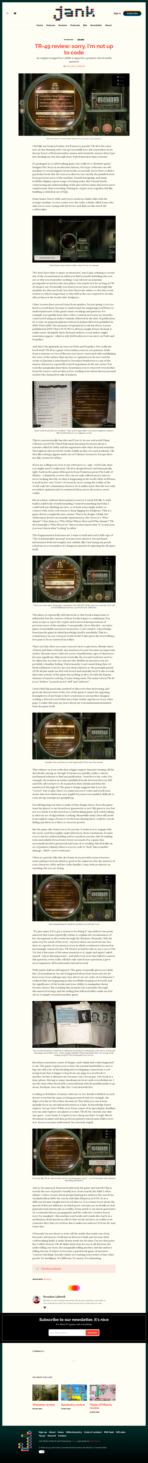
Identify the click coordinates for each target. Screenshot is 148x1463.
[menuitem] (40, 25)
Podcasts (75, 25)
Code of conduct (93, 1432)
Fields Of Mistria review (101, 1406)
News (61, 1432)
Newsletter (96, 25)
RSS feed (109, 1432)
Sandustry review (73, 1404)
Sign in (117, 13)
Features (50, 25)
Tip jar (42, 1435)
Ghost (73, 1441)
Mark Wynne (95, 1441)
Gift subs (120, 1432)
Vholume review (43, 1404)
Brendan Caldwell (76, 66)
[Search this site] (7, 13)
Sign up (43, 1432)
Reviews (62, 25)
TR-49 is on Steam (51, 1268)
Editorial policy (74, 1432)
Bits (85, 25)
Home (40, 25)
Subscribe (132, 13)
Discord (52, 1435)
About (108, 25)
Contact (62, 1435)
